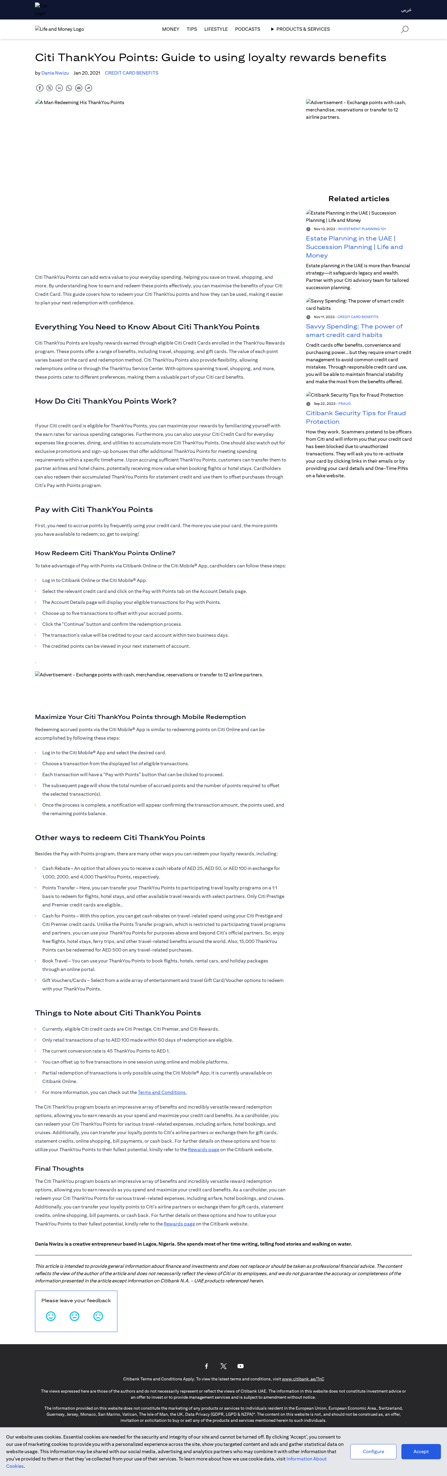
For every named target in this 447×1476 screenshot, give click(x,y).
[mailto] (78, 88)
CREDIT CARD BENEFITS (131, 73)
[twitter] (49, 88)
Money (170, 29)
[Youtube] (240, 1366)
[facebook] (39, 88)
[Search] (404, 29)
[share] (88, 88)
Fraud (344, 403)
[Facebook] (206, 1366)
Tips (192, 29)
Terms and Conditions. (162, 1092)
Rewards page (203, 1149)
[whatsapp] (69, 88)
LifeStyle (216, 29)
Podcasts (247, 29)
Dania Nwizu (55, 73)
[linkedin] (59, 88)
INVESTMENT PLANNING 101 (362, 228)
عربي (406, 9)
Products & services (303, 29)
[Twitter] (223, 1366)
